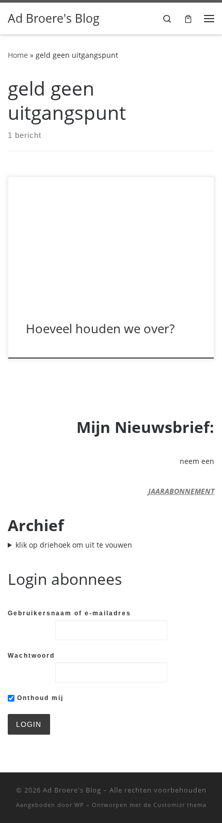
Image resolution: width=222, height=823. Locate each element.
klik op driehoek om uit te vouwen (73, 545)
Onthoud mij (39, 698)
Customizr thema (180, 805)
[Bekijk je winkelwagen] (188, 18)
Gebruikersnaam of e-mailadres (69, 613)
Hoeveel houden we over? (100, 328)
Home (18, 55)
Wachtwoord (31, 655)
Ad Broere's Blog (72, 790)
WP (79, 805)
